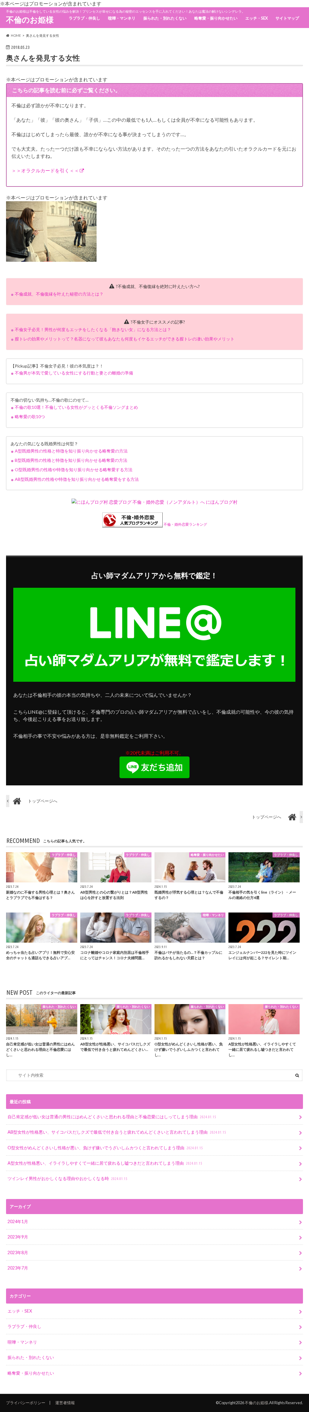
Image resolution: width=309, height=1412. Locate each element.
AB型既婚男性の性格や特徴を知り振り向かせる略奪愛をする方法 (77, 479)
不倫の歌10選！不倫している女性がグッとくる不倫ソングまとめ (76, 407)
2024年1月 (18, 1221)
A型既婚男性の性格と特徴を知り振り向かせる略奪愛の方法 (71, 450)
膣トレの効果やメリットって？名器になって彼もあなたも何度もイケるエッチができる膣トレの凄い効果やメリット (124, 338)
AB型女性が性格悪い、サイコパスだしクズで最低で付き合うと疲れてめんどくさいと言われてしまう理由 (117, 1132)
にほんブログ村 (221, 502)
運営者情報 (65, 1402)
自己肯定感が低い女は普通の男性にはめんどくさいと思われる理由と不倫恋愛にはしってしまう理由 (112, 1116)
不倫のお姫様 (30, 19)
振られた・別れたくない (164, 18)
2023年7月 (18, 1267)
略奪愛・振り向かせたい (215, 18)
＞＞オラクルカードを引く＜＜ (45, 170)
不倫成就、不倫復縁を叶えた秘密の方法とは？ (59, 293)
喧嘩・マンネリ (121, 18)
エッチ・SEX (256, 18)
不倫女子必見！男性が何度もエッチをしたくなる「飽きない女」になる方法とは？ (93, 329)
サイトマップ (287, 18)
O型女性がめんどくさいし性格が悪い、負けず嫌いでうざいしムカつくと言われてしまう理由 (105, 1147)
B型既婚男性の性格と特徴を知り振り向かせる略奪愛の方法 (71, 460)
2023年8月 (18, 1252)
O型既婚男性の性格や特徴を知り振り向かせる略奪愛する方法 (73, 469)
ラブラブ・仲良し (84, 18)
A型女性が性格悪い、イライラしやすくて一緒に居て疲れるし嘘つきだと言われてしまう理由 (105, 1163)
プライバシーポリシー (25, 1402)
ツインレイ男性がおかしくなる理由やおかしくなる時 (67, 1178)
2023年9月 (18, 1236)
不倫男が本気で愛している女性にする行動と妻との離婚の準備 (74, 372)
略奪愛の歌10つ (30, 416)
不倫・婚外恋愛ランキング (185, 524)
